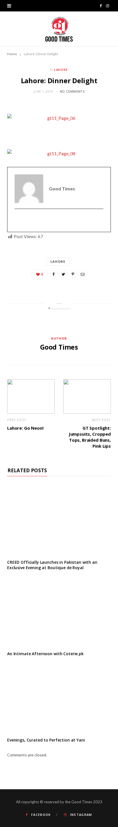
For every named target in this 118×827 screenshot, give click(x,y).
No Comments (72, 91)
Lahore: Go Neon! (25, 428)
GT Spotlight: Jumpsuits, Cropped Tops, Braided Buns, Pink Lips (90, 437)
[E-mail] (18, 220)
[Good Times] (59, 29)
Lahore (61, 69)
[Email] (82, 274)
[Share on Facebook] (53, 274)
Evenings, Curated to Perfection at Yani (46, 740)
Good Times (59, 347)
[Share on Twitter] (63, 274)
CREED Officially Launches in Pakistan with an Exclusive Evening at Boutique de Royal (52, 564)
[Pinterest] (73, 274)
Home (12, 54)
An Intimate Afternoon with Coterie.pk (45, 653)
